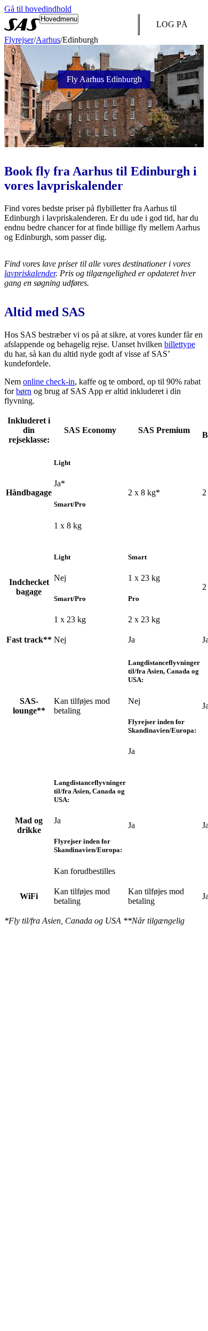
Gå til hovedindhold (37, 8)
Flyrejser (19, 39)
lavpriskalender (29, 273)
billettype (179, 344)
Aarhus (48, 39)
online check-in (49, 381)
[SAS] (21, 24)
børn (23, 391)
